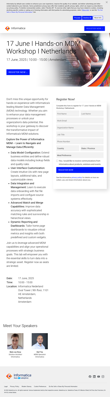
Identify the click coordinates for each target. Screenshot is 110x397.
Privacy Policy (14, 386)
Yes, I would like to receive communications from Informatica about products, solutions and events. (80, 162)
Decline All (87, 18)
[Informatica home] (19, 376)
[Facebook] (90, 376)
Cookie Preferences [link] (40, 386)
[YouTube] (98, 376)
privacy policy (77, 177)
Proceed (77, 18)
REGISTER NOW (65, 170)
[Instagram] (103, 376)
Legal (6, 386)
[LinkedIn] (94, 376)
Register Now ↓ (94, 28)
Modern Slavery (26, 386)
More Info (98, 18)
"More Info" (85, 10)
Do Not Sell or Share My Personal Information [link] (63, 386)
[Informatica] (16, 28)
